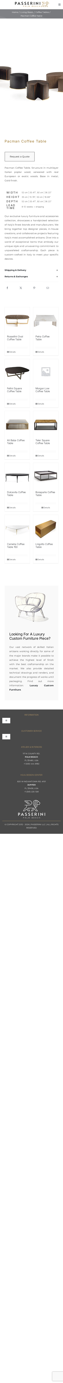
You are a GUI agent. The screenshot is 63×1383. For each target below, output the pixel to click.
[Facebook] (7, 288)
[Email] (47, 288)
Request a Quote (20, 156)
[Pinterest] (34, 288)
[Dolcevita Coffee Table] (17, 475)
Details (12, 352)
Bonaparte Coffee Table (45, 494)
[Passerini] (32, 2)
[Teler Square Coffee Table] (45, 423)
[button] (31, 270)
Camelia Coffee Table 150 (15, 545)
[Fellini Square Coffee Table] (17, 371)
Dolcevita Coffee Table (16, 494)
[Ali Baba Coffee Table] (17, 423)
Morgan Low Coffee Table (42, 390)
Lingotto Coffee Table (44, 545)
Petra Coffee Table (42, 338)
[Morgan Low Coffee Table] (45, 371)
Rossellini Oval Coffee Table (15, 338)
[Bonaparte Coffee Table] (45, 475)
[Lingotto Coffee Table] (45, 527)
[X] (21, 288)
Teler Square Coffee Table (42, 442)
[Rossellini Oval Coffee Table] (17, 319)
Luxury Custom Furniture (27, 636)
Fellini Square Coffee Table (14, 390)
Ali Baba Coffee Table (15, 442)
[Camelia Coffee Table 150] (17, 527)
